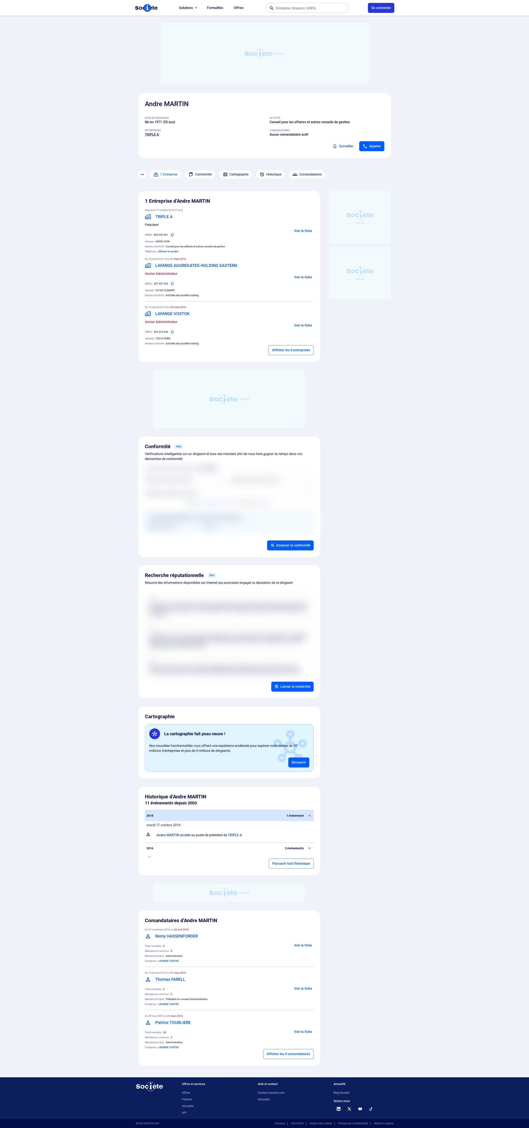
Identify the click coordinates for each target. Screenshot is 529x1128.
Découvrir (299, 762)
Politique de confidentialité (353, 1123)
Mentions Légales (383, 1123)
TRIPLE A (152, 134)
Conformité (203, 174)
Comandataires (310, 174)
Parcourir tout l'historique (291, 863)
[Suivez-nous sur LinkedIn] (339, 1109)
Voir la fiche (303, 231)
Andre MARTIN (168, 835)
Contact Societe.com (271, 1092)
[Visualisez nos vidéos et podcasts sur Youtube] (360, 1109)
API (184, 1112)
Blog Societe (341, 1092)
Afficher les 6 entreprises (291, 350)
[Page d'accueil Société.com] (146, 8)
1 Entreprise (168, 174)
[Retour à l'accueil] (149, 1086)
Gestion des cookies (321, 1123)
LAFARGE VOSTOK (168, 961)
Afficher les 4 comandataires (288, 1054)
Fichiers (187, 1099)
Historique (273, 174)
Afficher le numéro (168, 251)
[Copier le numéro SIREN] (172, 235)
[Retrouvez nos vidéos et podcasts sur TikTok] (371, 1109)
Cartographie (238, 174)
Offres (238, 8)
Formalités (215, 8)
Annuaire (188, 1106)
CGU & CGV (297, 1123)
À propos (280, 1123)
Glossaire (264, 1099)
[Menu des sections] (142, 174)
